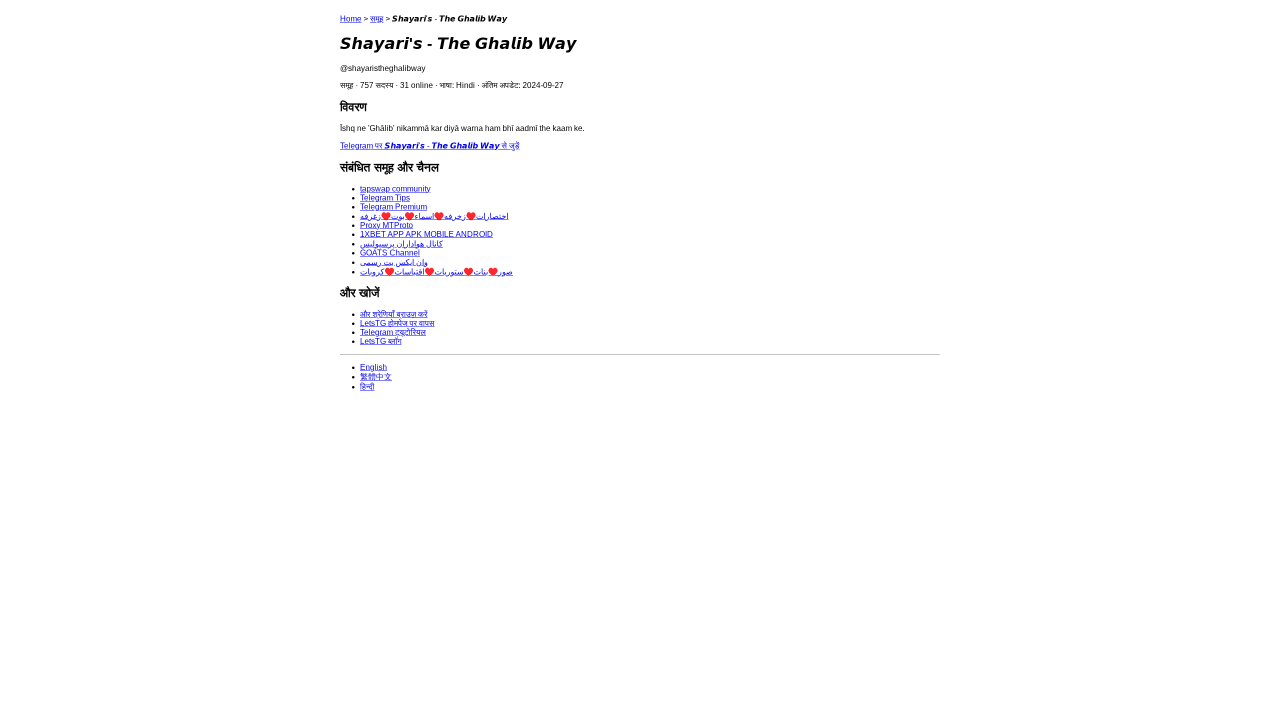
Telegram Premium (393, 206)
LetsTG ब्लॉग (381, 341)
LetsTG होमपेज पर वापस (397, 323)
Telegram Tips (385, 198)
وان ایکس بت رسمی (394, 262)
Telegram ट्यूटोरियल (393, 332)
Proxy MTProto (386, 225)
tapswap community (395, 188)
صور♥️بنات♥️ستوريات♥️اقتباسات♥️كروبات (436, 272)
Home (351, 18)
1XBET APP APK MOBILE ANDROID (426, 234)
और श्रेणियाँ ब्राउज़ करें (394, 314)
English (373, 367)
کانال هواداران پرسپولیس (401, 244)
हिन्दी (367, 386)
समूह (377, 18)
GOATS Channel (390, 252)
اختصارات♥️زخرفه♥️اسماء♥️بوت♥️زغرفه (434, 216)
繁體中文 (376, 376)
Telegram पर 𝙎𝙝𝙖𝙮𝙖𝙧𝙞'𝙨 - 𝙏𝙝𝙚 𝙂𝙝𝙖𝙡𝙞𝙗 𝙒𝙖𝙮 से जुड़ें (430, 146)
